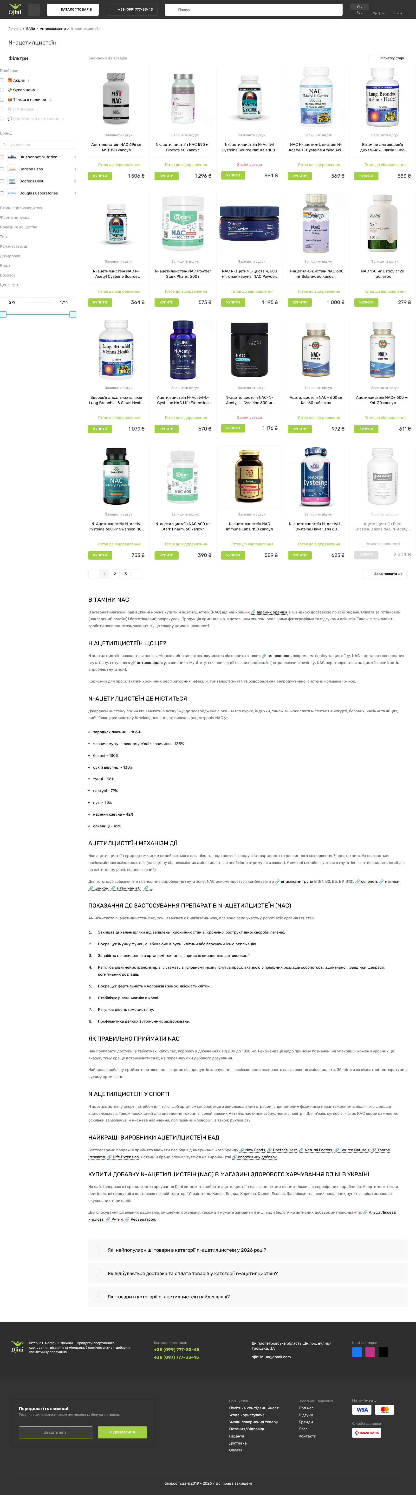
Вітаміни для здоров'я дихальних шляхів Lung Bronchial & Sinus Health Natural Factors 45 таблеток (382, 147)
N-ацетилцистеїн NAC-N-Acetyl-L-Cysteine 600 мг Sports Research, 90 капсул (249, 400)
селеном (369, 881)
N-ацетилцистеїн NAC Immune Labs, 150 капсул (249, 526)
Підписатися (122, 1432)
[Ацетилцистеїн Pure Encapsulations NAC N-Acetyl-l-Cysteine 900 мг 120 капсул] (383, 476)
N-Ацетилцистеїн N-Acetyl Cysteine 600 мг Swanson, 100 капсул (116, 527)
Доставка (238, 1443)
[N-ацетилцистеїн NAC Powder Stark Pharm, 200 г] (183, 223)
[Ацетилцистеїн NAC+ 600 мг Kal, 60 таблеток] (316, 350)
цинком (101, 888)
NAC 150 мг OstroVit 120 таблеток (382, 274)
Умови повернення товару (253, 1422)
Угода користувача (247, 1415)
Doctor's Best (285, 1150)
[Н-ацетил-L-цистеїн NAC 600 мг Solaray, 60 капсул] (316, 223)
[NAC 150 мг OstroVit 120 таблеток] (383, 223)
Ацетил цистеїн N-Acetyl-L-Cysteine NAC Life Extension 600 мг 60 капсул (183, 400)
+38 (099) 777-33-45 (177, 1349)
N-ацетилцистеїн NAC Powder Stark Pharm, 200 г (183, 274)
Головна (14, 29)
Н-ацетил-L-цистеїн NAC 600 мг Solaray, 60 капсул (316, 274)
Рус (360, 13)
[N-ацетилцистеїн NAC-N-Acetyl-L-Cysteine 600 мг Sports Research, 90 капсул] (249, 350)
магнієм (392, 881)
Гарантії (236, 1436)
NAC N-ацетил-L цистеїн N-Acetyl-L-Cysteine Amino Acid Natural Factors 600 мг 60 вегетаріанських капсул (316, 147)
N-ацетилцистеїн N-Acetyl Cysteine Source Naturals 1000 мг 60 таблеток (249, 147)
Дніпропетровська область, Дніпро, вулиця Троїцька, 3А (292, 1346)
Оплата (235, 1450)
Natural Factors (318, 1150)
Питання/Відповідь (247, 1429)
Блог (303, 1429)
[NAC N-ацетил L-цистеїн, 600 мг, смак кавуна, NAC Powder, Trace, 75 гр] (249, 223)
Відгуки (306, 1415)
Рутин (117, 1219)
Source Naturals (354, 1150)
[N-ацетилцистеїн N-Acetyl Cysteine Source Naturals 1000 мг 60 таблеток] (249, 97)
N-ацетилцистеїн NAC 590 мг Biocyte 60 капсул (183, 147)
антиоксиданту (151, 662)
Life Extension (126, 1157)
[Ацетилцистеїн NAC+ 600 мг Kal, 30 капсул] (383, 350)
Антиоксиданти (53, 29)
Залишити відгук (118, 135)
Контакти (307, 1436)
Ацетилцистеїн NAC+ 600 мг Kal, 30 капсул (382, 400)
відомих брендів (272, 612)
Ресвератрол (143, 1219)
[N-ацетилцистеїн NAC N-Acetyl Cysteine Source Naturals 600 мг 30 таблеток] (116, 223)
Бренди (306, 1422)
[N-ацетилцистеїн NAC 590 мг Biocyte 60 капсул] (183, 97)
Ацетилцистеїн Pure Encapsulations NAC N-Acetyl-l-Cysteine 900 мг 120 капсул (382, 527)
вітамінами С (129, 888)
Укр (359, 7)
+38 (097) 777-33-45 (176, 1357)
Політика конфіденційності (254, 1408)
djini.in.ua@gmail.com (271, 1357)
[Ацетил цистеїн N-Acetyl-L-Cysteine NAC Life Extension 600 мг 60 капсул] (183, 350)
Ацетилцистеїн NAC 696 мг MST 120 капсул (116, 147)
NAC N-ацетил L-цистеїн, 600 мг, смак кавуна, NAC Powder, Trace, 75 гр (249, 274)
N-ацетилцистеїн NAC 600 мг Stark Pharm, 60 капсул (183, 526)
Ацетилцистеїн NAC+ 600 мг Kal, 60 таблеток (316, 400)
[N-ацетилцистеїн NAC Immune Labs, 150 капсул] (249, 476)
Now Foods (255, 1150)
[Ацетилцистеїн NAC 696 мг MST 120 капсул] (116, 97)
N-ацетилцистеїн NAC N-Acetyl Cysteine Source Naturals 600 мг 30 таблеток (116, 274)
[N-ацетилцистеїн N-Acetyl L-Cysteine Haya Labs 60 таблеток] (316, 476)
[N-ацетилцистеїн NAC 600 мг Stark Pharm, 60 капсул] (183, 476)
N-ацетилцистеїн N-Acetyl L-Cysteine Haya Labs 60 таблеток (316, 527)
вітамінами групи (297, 881)
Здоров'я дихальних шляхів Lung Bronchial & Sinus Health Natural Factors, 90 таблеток (116, 400)
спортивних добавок (257, 1157)
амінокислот (279, 655)
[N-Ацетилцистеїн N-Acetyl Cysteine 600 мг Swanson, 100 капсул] (116, 476)
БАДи (30, 29)
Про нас (306, 1408)
